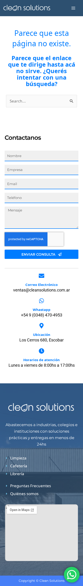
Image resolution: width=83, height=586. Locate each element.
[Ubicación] (41, 326)
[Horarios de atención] (41, 351)
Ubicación (41, 334)
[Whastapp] (41, 301)
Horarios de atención (41, 359)
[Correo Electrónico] (41, 276)
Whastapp (41, 309)
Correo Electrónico (41, 284)
